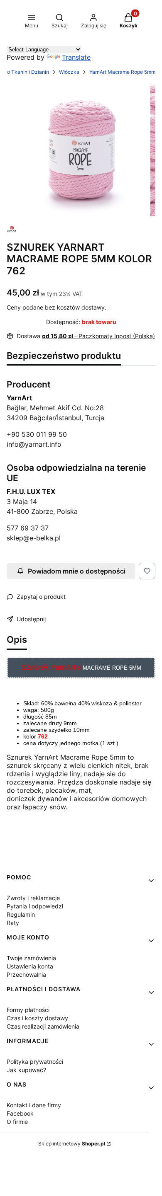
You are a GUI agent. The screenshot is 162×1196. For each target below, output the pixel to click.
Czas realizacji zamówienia (43, 1026)
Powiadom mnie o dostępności (76, 571)
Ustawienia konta (30, 966)
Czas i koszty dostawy (37, 1018)
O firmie (17, 1121)
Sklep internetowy (71, 1143)
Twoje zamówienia (31, 957)
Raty (13, 922)
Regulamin (21, 914)
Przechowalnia (26, 974)
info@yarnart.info (34, 444)
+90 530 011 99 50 (37, 434)
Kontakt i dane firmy (34, 1105)
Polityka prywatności (35, 1061)
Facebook (20, 1113)
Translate (76, 57)
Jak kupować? (26, 1069)
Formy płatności (28, 1009)
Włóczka (69, 72)
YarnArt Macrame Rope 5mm (122, 72)
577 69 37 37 (28, 528)
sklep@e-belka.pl (34, 538)
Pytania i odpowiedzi (35, 906)
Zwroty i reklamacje (33, 897)
